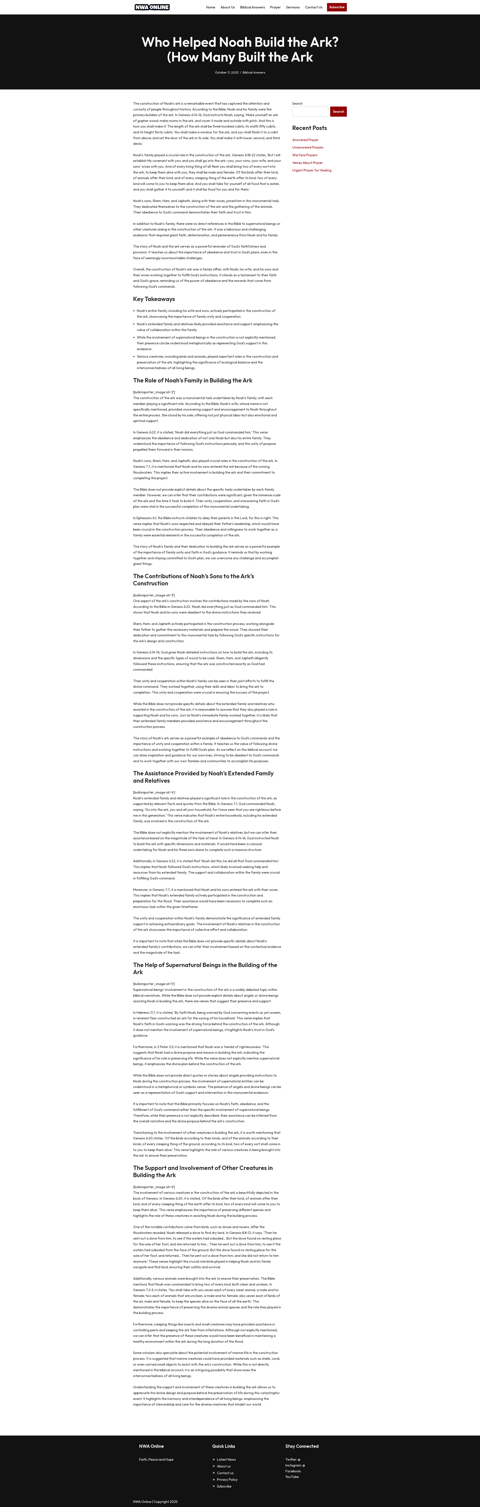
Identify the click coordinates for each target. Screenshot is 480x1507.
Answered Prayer (305, 140)
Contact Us (313, 7)
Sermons (293, 7)
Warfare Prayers (304, 155)
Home (210, 7)
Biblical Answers (252, 7)
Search (297, 103)
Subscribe (337, 7)
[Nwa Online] (152, 7)
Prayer (275, 7)
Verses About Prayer (307, 163)
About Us (227, 7)
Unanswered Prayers (307, 147)
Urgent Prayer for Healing (312, 170)
